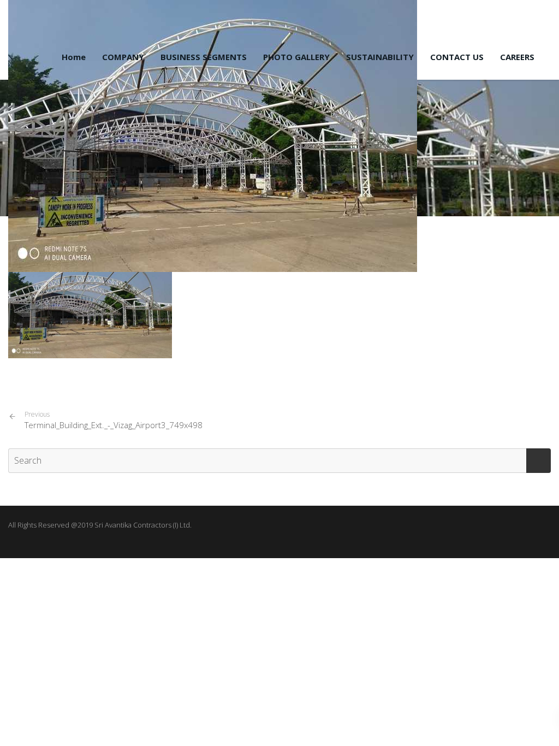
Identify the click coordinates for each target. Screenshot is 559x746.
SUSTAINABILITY (380, 56)
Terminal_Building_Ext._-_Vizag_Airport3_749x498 (114, 420)
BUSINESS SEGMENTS (203, 56)
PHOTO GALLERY (296, 56)
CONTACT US (457, 56)
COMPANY (123, 56)
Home (74, 56)
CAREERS (517, 56)
